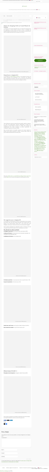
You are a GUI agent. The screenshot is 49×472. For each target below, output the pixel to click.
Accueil (4, 0)
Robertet (35, 148)
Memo (8, 177)
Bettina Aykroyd (9, 19)
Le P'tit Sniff (37, 97)
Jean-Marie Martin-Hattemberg (40, 139)
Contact (3, 467)
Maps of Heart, (23, 175)
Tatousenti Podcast (8, 0)
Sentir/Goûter (13, 0)
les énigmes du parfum (39, 144)
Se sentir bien (25, 0)
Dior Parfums (41, 134)
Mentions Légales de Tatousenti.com (12, 467)
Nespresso (44, 145)
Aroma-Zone (43, 132)
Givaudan (36, 136)
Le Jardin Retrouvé (17, 175)
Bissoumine (39, 133)
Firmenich (36, 135)
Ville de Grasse (40, 150)
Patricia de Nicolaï (38, 147)
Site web (3, 456)
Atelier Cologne (37, 133)
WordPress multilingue (4, 470)
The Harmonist (43, 148)
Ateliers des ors (10, 175)
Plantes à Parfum (20, 0)
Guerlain (43, 137)
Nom (3, 449)
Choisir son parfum (9, 15)
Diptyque (44, 134)
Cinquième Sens (36, 134)
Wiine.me (35, 151)
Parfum (35, 146)
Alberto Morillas (37, 131)
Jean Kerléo (38, 140)
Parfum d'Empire (40, 146)
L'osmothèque (39, 142)
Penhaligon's (36, 148)
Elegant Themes (37, 468)
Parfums (16, 0)
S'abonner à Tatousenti (40, 60)
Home (4, 15)
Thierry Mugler (36, 149)
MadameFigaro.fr (38, 109)
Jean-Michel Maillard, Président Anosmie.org (39, 94)
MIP (38, 145)
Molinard (40, 145)
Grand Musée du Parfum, (15, 76)
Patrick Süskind (43, 147)
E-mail (3, 453)
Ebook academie (38, 106)
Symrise (39, 148)
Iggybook (40, 138)
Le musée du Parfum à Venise (40, 117)
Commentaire (4, 437)
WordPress (45, 468)
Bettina (28, 0)
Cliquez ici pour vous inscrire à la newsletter (40, 67)
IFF (37, 138)
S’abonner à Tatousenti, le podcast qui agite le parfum (27, 467)
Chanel (43, 133)
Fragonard (40, 135)
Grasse (39, 137)
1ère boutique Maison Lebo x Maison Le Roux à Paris (40, 125)
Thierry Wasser (40, 149)
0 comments (6, 21)
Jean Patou (41, 140)
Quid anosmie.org (38, 99)
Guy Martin (35, 138)
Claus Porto (29, 175)
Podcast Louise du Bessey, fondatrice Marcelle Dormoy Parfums (39, 121)
